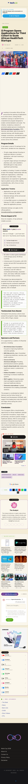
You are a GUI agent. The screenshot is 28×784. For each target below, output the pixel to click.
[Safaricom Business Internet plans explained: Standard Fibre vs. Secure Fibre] (7, 577)
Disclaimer (4, 760)
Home (3, 23)
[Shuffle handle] (22, 599)
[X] (6, 73)
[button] (14, 446)
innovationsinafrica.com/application (11, 212)
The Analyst (7, 44)
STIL (3, 716)
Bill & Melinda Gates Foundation (10, 129)
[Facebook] (2, 73)
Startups (7, 23)
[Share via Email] (17, 73)
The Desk (5, 702)
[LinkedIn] (10, 73)
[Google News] (14, 484)
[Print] (18, 492)
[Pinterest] (13, 73)
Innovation (21, 474)
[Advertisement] (14, 95)
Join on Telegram (15, 16)
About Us (4, 751)
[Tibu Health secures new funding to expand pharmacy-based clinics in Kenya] (21, 577)
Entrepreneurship (6, 474)
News (4, 705)
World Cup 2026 (6, 748)
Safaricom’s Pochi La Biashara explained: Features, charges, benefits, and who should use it (5, 566)
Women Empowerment (6, 477)
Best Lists (5, 708)
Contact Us (4, 754)
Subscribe (15, 437)
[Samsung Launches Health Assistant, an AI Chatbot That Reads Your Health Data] (7, 542)
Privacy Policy (5, 757)
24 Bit (4, 710)
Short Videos (6, 713)
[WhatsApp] (22, 490)
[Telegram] (25, 490)
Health (14, 474)
